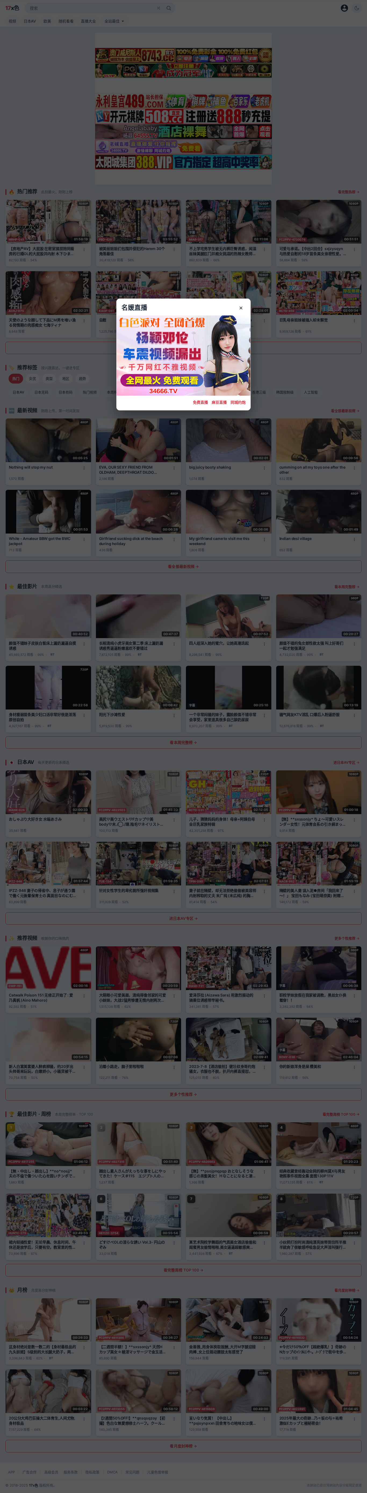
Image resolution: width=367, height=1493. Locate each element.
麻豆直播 (219, 402)
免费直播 (200, 402)
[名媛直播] (183, 746)
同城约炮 (238, 402)
